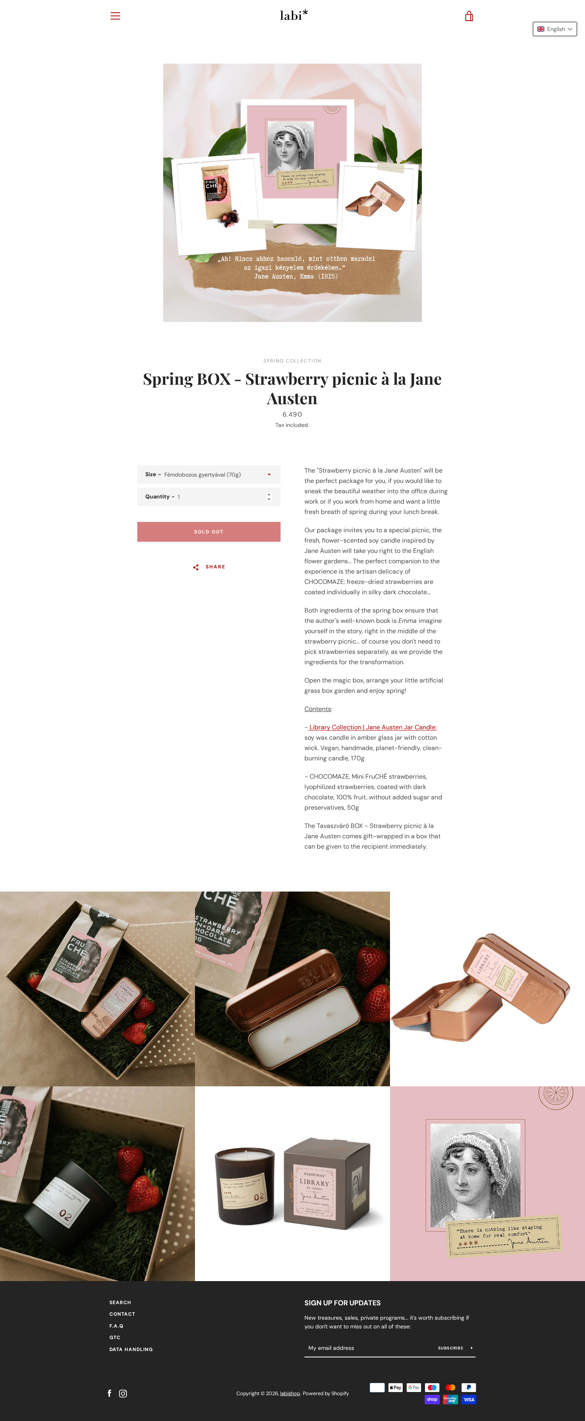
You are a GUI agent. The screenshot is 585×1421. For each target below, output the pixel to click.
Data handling (131, 1349)
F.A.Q (116, 1326)
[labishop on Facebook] (109, 1393)
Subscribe (451, 1348)
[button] (555, 29)
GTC (115, 1337)
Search (120, 1302)
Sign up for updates (342, 1303)
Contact (122, 1314)
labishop (290, 1393)
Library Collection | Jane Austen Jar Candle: (372, 727)
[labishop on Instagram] (123, 1393)
